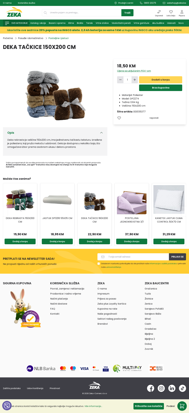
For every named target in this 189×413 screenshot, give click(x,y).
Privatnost (55, 388)
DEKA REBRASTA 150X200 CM (20, 219)
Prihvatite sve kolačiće (148, 406)
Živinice (149, 298)
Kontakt (55, 313)
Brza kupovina (160, 87)
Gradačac (151, 329)
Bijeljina (149, 334)
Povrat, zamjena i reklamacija (67, 288)
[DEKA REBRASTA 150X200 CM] (20, 199)
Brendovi (102, 324)
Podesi (171, 406)
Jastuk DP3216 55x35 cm (57, 218)
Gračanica (151, 288)
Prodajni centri (125, 2)
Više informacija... (93, 406)
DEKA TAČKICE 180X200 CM (94, 219)
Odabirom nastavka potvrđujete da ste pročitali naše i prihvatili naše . (143, 265)
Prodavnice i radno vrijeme (65, 293)
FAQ (52, 308)
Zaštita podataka (12, 388)
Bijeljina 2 (150, 339)
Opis (10, 133)
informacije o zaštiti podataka (163, 263)
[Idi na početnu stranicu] (14, 12)
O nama (7, 2)
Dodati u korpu (161, 79)
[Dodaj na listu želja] (119, 118)
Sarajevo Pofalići (154, 308)
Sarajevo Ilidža (153, 313)
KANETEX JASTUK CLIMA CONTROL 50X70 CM (169, 219)
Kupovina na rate (107, 308)
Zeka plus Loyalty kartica (111, 303)
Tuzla (148, 293)
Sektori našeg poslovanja (111, 318)
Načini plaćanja (59, 298)
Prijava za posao (106, 298)
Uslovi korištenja (35, 388)
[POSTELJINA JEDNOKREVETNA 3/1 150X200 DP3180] (131, 199)
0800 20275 (150, 2)
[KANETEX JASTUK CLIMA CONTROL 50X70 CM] (168, 199)
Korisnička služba (26, 2)
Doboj (148, 344)
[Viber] (7, 409)
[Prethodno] (5, 211)
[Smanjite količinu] (120, 79)
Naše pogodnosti (107, 313)
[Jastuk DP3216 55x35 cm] (57, 199)
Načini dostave (58, 303)
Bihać (148, 318)
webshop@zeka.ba (176, 2)
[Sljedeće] (184, 211)
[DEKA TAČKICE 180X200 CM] (94, 199)
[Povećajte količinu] (135, 79)
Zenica (148, 303)
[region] (94, 211)
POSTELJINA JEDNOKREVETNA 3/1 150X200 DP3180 (132, 220)
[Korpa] (182, 406)
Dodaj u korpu (20, 241)
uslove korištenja (113, 267)
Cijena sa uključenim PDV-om (134, 71)
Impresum (103, 293)
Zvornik (149, 349)
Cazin (148, 324)
